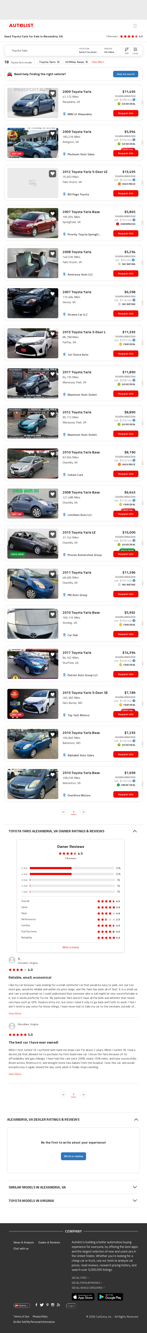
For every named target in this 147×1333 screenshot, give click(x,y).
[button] (126, 50)
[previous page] (64, 812)
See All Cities (80, 1278)
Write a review (70, 947)
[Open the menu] (135, 26)
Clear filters (98, 62)
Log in (71, 1306)
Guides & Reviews (49, 1242)
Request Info (125, 113)
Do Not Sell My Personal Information (34, 1322)
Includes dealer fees (125, 95)
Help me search (126, 74)
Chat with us (21, 1248)
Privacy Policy (40, 1316)
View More (15, 1013)
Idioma (22, 1305)
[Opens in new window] (83, 1297)
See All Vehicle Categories (88, 1288)
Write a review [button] (73, 1156)
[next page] (83, 812)
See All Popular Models (87, 1283)
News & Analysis (23, 1242)
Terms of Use (21, 1316)
